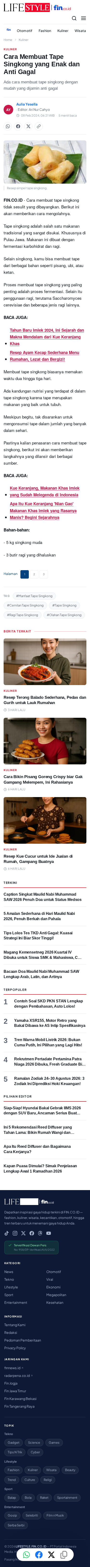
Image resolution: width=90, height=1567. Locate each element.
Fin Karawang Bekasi (20, 1398)
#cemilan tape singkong (25, 605)
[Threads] (40, 1233)
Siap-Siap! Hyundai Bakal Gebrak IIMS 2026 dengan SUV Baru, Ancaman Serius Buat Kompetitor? (42, 1113)
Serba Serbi (16, 1525)
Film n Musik (55, 1515)
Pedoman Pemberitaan (22, 1340)
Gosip (12, 1515)
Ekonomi (53, 1287)
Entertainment (15, 1302)
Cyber (35, 1452)
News (8, 1271)
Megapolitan (56, 1294)
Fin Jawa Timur (15, 1391)
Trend (12, 1480)
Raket (44, 1497)
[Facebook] (32, 1233)
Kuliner (62, 30)
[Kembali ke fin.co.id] (8, 29)
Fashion (45, 30)
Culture (29, 1480)
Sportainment (67, 1497)
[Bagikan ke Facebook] (18, 126)
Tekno (9, 1279)
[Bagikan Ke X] (28, 126)
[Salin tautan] (39, 126)
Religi (48, 1480)
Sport (8, 1294)
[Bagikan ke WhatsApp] (8, 126)
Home (8, 40)
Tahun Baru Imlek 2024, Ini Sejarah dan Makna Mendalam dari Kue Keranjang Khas (47, 336)
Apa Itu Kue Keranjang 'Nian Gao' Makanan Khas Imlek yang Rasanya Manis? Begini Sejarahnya (43, 510)
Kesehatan (54, 1302)
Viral (49, 1279)
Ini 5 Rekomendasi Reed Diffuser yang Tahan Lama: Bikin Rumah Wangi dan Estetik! (38, 1132)
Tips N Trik (15, 1452)
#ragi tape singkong (22, 615)
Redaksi (10, 1332)
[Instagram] (15, 1233)
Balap (12, 1497)
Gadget (13, 1442)
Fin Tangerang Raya (19, 1406)
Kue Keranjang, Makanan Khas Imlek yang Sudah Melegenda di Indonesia (44, 491)
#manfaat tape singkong (34, 596)
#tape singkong (64, 605)
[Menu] (83, 18)
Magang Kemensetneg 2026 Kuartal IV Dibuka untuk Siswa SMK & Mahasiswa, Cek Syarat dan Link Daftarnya (43, 957)
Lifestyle (11, 1287)
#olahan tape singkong (64, 615)
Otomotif (24, 30)
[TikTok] (6, 1233)
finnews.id (12, 1368)
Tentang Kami (14, 1325)
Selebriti (32, 1515)
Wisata (80, 30)
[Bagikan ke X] (51, 1555)
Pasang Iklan (13, 1559)
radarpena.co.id (17, 1375)
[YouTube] (48, 1233)
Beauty (70, 1470)
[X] (23, 1233)
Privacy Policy (15, 1348)
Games (54, 1442)
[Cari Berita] (74, 18)
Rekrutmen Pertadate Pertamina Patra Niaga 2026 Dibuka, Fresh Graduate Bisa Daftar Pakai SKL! (50, 1064)
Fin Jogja (11, 1383)
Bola (28, 1497)
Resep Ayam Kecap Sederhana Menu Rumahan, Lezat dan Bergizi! (44, 356)
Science (34, 1442)
